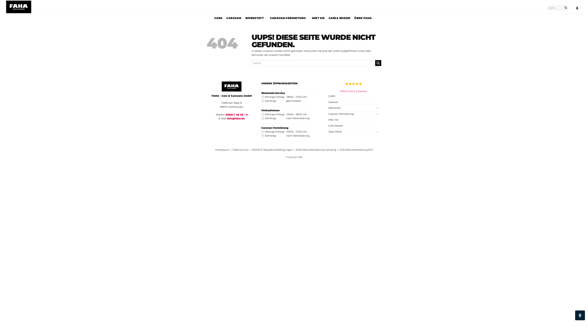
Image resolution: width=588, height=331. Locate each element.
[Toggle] (377, 108)
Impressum (222, 149)
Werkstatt (254, 18)
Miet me (318, 18)
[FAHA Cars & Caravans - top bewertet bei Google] (353, 83)
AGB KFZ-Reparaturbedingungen (272, 149)
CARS (218, 18)
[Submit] (565, 7)
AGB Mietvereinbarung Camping (316, 149)
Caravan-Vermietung (288, 18)
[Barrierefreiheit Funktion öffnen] (580, 315)
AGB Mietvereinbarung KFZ (356, 149)
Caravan (233, 18)
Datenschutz (241, 149)
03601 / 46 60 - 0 (237, 114)
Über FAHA (363, 18)
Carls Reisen (339, 18)
